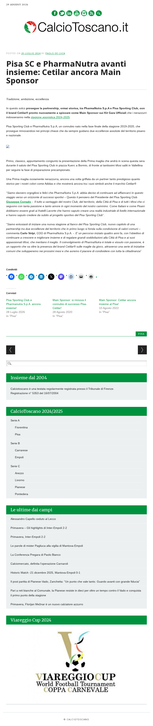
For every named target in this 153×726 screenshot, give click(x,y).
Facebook (55, 13)
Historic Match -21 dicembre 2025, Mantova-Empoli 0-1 (45, 572)
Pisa (141, 333)
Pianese (20, 487)
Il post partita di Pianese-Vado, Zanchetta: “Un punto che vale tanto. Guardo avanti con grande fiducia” (75, 581)
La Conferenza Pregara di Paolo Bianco (36, 554)
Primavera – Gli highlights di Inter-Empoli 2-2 (39, 527)
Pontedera (21, 494)
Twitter (62, 13)
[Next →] (142, 349)
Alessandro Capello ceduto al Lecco (33, 518)
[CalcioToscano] (76, 32)
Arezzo (19, 473)
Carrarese (21, 450)
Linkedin (69, 13)
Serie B (15, 443)
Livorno (19, 480)
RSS (91, 13)
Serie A (15, 420)
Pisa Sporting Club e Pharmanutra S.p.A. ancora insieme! (23, 304)
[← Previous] (10, 349)
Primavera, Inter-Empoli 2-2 (28, 536)
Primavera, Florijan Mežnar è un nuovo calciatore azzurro (47, 604)
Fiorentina (21, 427)
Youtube (77, 13)
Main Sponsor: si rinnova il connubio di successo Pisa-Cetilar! (70, 304)
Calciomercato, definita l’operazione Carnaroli (39, 563)
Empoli (19, 457)
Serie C (15, 466)
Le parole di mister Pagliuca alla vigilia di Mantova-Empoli (47, 545)
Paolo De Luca (55, 53)
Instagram (84, 13)
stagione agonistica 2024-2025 (50, 117)
